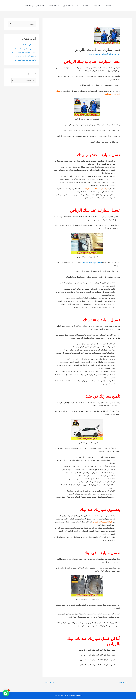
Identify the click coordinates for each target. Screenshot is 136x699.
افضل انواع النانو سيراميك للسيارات (23, 52)
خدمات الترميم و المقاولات (34, 5)
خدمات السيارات (82, 5)
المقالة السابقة (125, 682)
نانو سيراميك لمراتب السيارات (25, 48)
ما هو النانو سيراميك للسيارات (25, 60)
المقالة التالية (48, 682)
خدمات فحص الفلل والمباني (101, 5)
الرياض (116, 54)
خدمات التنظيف (53, 5)
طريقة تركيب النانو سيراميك (26, 56)
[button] (6, 693)
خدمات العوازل (67, 5)
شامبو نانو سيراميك (29, 44)
